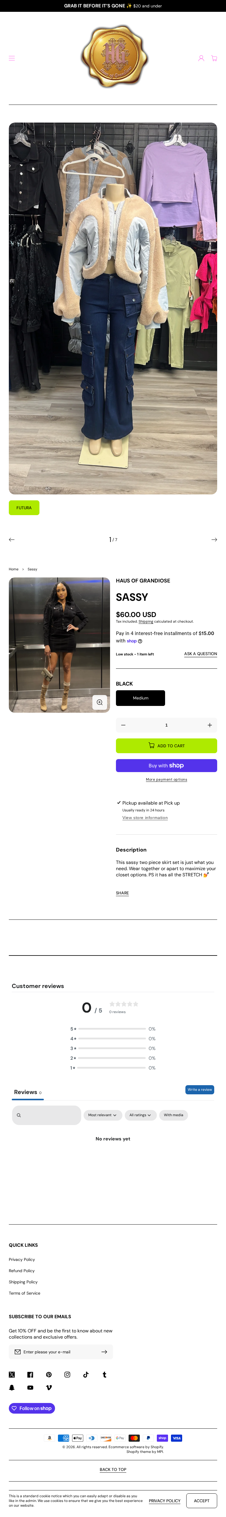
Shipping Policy (23, 1282)
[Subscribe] (105, 1352)
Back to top (113, 1469)
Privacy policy (164, 1500)
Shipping (146, 621)
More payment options (166, 779)
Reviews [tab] (27, 1092)
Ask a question (200, 653)
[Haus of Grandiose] (113, 58)
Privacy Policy (22, 1259)
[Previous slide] (11, 539)
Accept (202, 1500)
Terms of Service (24, 1293)
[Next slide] (214, 539)
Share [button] (122, 893)
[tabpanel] (113, 1154)
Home (14, 569)
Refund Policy (22, 1270)
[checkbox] (173, 1115)
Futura (24, 507)
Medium (140, 698)
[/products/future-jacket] (113, 308)
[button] (11, 58)
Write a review (200, 1089)
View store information (145, 817)
